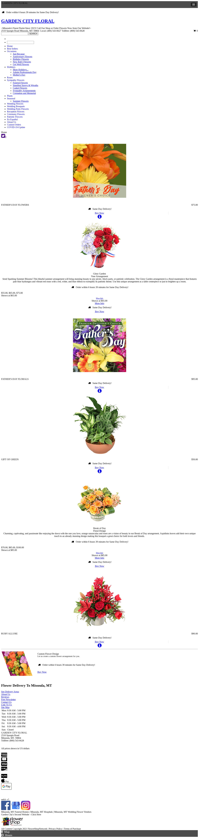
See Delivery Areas (10, 691)
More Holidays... (20, 69)
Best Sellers (12, 48)
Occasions (11, 51)
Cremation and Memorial (24, 93)
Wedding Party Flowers (18, 109)
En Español (12, 119)
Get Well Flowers (21, 64)
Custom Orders (14, 124)
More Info (99, 298)
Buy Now (99, 213)
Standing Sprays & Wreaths (25, 85)
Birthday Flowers (21, 59)
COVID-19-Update (16, 127)
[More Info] (100, 217)
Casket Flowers (20, 88)
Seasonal (11, 98)
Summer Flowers (21, 101)
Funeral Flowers (20, 83)
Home (10, 46)
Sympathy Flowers (15, 80)
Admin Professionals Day (24, 72)
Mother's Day (19, 75)
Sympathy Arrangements (24, 90)
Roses (10, 77)
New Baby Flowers (22, 62)
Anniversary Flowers (22, 56)
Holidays (11, 67)
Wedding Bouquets (16, 106)
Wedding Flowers (15, 103)
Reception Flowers (15, 111)
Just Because (19, 54)
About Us (11, 122)
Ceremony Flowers (16, 114)
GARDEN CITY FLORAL (27, 21)
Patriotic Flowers (15, 117)
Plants (10, 96)
